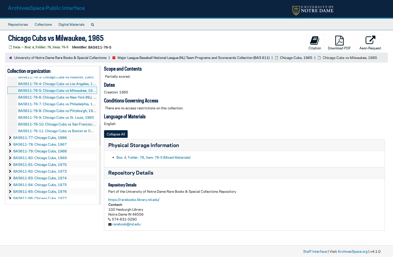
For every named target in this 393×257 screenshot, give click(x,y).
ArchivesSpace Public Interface (46, 7)
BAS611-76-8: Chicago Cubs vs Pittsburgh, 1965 (57, 110)
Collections (43, 24)
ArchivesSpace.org (353, 251)
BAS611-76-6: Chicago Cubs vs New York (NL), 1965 (60, 97)
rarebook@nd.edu (126, 224)
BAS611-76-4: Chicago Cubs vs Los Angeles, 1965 (58, 83)
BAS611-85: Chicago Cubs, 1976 (40, 191)
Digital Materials (72, 24)
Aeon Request (370, 48)
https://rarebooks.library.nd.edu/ (133, 199)
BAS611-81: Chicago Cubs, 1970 (40, 164)
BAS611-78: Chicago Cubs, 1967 (40, 144)
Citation (314, 48)
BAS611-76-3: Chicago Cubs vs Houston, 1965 (56, 77)
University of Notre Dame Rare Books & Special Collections (60, 57)
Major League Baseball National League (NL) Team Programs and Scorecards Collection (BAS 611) (193, 57)
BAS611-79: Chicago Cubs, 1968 (40, 151)
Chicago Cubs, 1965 (296, 57)
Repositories (18, 24)
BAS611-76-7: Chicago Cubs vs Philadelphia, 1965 (58, 104)
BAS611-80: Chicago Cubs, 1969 (40, 157)
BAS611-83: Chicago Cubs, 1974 (40, 178)
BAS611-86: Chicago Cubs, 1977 (40, 198)
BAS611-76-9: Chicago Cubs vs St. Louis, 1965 (56, 117)
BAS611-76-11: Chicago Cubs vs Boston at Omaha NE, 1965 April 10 (73, 130)
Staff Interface (315, 251)
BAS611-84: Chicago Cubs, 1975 (40, 184)
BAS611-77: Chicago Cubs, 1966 (40, 137)
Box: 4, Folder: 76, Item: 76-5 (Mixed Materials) (153, 157)
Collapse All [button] (116, 134)
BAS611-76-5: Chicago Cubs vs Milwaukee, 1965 (57, 90)
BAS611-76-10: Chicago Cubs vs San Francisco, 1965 (61, 124)
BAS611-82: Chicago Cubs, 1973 (40, 171)
